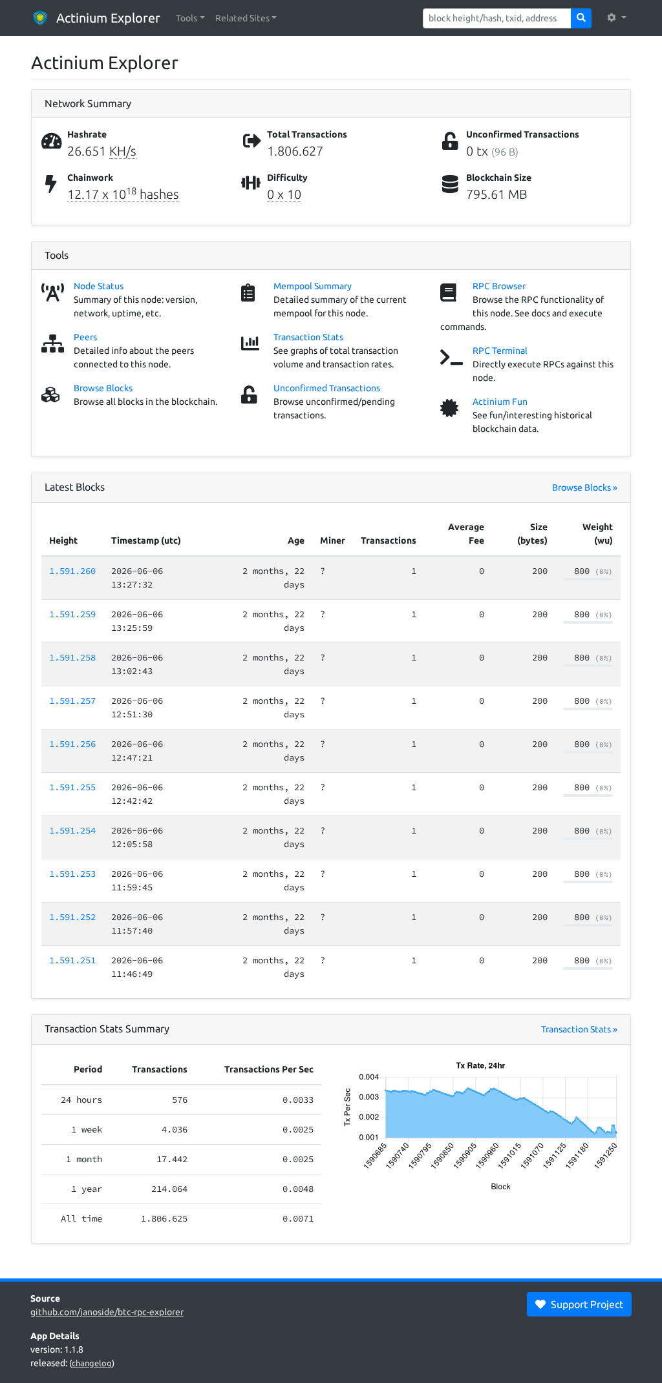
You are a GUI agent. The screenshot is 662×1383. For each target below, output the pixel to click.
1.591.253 (72, 873)
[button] (190, 18)
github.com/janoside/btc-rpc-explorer (107, 1312)
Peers (85, 337)
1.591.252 (72, 917)
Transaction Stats (308, 337)
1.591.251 (72, 960)
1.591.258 (72, 657)
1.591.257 (72, 700)
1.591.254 (72, 830)
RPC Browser (499, 286)
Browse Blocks (103, 388)
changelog (92, 1363)
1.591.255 (72, 787)
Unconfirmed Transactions (326, 388)
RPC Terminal (500, 350)
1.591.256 (72, 744)
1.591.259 (72, 614)
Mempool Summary (312, 286)
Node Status (98, 286)
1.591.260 (72, 571)
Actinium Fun (500, 401)
